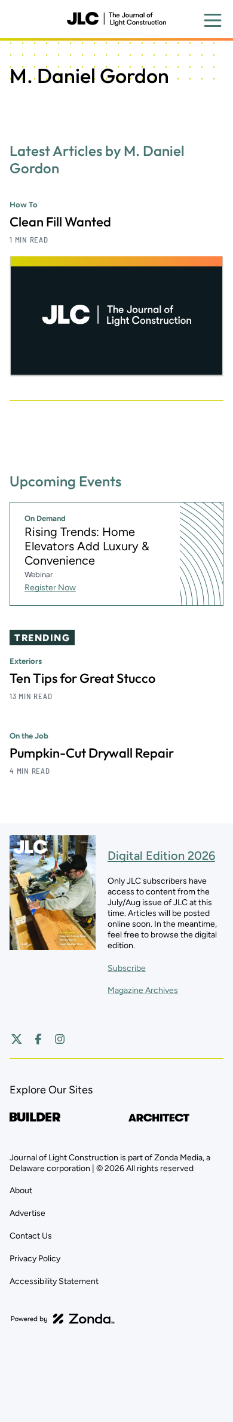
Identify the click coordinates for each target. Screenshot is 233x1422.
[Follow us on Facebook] (38, 1039)
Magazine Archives (143, 990)
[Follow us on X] (17, 1039)
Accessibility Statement (54, 1281)
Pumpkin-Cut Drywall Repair (92, 752)
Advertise (27, 1213)
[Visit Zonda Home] (63, 1318)
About (21, 1190)
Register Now (50, 588)
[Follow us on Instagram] (60, 1039)
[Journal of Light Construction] (116, 19)
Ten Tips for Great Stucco (82, 678)
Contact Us (31, 1236)
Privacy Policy (35, 1259)
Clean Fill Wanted (60, 221)
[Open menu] (213, 20)
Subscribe (127, 968)
